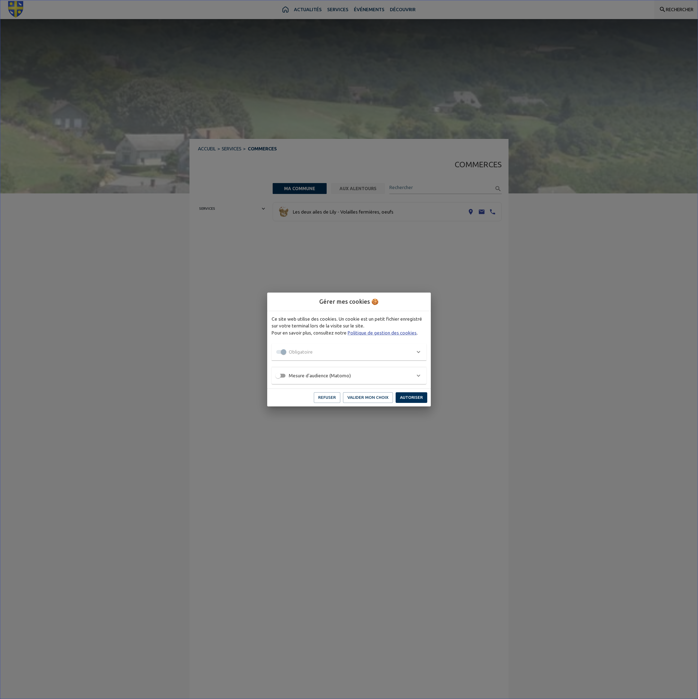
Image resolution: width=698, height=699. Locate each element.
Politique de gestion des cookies (382, 332)
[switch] (278, 375)
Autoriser (411, 397)
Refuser (327, 397)
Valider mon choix (368, 397)
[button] (349, 352)
